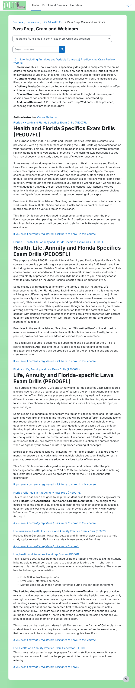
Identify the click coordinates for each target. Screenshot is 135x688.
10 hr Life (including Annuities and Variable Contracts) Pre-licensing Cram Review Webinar (64, 61)
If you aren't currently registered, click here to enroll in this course (54, 234)
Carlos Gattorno (47, 117)
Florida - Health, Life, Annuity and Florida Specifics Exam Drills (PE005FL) (58, 242)
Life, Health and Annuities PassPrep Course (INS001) (46, 554)
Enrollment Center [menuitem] (53, 5)
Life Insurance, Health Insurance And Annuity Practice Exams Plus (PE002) (59, 531)
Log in (128, 5)
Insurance (33, 22)
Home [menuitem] (36, 5)
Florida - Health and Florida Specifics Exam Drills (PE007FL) (50, 122)
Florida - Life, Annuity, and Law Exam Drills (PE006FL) (46, 369)
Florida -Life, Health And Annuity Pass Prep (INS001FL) (47, 492)
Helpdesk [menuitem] (76, 5)
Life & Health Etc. (53, 22)
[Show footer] (126, 679)
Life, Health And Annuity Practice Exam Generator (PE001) (49, 648)
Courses (17, 22)
